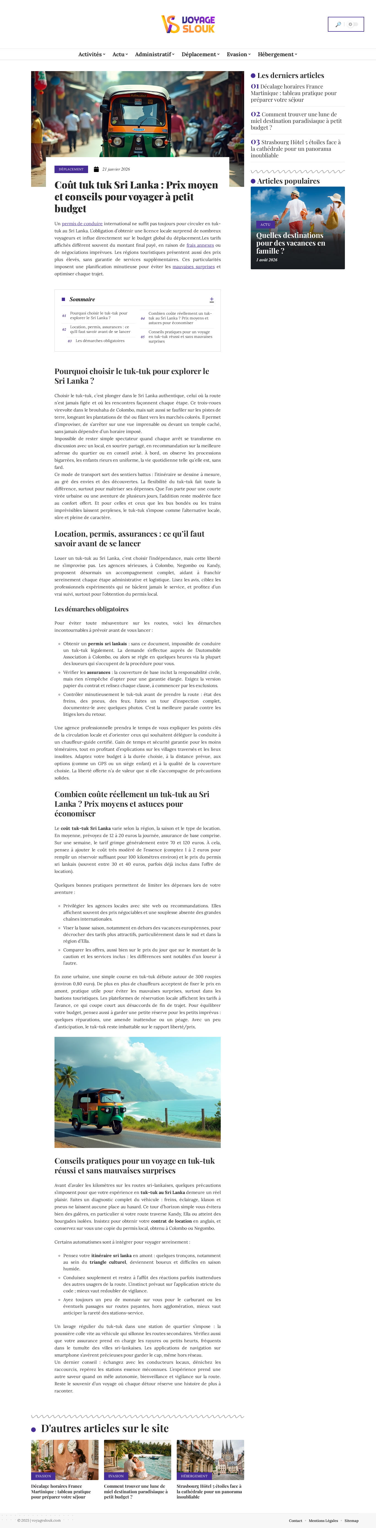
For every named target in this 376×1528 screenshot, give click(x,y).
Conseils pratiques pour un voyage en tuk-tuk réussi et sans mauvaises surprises (180, 336)
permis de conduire (82, 223)
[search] (338, 24)
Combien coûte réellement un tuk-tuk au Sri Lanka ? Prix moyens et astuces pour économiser (180, 318)
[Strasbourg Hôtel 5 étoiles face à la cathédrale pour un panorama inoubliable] (210, 1460)
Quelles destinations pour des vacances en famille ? (290, 242)
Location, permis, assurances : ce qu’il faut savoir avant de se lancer (100, 329)
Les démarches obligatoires (100, 340)
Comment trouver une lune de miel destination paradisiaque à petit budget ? (136, 1491)
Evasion (43, 1476)
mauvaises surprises (193, 266)
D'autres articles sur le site (105, 1428)
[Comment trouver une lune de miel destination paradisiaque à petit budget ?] (137, 1460)
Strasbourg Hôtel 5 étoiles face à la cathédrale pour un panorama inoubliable (209, 1491)
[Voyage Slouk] (188, 24)
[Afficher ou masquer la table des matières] (154, 299)
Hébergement (194, 1476)
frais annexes (200, 245)
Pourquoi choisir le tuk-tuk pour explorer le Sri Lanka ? (98, 315)
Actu (266, 224)
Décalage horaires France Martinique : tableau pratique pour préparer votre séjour (61, 1491)
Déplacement (71, 169)
